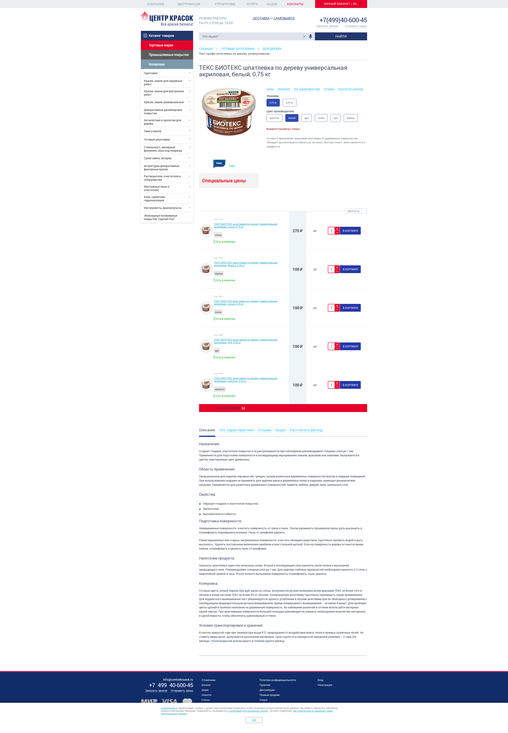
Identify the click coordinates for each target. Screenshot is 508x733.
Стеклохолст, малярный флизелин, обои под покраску (163, 148)
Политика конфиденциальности (278, 680)
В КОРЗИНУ (350, 231)
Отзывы (329, 89)
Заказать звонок (327, 26)
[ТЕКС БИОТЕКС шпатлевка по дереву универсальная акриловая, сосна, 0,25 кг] (206, 312)
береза (351, 117)
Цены (270, 89)
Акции (272, 4)
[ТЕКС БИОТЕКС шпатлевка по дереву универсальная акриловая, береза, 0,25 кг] (206, 273)
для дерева (272, 49)
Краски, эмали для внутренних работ (164, 92)
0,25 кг (289, 102)
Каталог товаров (161, 35)
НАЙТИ (341, 36)
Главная (206, 49)
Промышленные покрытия (169, 54)
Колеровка (157, 64)
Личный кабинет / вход (342, 4)
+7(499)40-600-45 (343, 20)
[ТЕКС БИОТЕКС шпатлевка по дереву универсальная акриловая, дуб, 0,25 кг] (206, 351)
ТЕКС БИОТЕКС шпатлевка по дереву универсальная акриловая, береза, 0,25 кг (245, 264)
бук (336, 117)
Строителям (225, 4)
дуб (307, 117)
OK (254, 720)
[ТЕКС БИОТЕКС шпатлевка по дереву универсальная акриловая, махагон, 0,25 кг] (206, 389)
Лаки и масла (152, 131)
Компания (155, 4)
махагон (274, 117)
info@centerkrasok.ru (353, 14)
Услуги (252, 4)
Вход (320, 680)
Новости (206, 694)
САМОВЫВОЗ (284, 18)
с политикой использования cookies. (248, 711)
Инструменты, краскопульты (163, 208)
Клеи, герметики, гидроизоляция (154, 198)
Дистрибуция (189, 4)
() (171, 685)
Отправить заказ (356, 26)
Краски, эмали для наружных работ (163, 82)
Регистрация (325, 684)
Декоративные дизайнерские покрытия (163, 111)
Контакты (295, 4)
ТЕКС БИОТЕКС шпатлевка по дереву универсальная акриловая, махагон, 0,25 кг (245, 379)
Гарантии (265, 684)
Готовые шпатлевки (157, 139)
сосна (321, 117)
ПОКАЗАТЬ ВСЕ (231, 408)
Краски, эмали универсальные (164, 102)
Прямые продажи (270, 694)
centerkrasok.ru (169, 708)
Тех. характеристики (307, 89)
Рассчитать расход (350, 89)
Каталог (206, 684)
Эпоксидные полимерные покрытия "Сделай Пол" (160, 217)
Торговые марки (161, 45)
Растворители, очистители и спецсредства (162, 177)
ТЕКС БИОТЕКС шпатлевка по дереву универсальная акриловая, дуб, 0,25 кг (245, 341)
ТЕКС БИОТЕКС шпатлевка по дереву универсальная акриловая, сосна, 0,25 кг (245, 302)
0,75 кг (273, 102)
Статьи (206, 699)
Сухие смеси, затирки (157, 158)
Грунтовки (150, 73)
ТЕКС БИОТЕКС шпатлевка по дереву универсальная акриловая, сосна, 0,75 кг (245, 225)
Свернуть (353, 211)
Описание (283, 89)
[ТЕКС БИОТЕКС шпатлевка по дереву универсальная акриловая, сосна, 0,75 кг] (206, 235)
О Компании (209, 680)
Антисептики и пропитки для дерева (162, 121)
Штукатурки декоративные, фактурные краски (162, 167)
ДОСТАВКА (261, 18)
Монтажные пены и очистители (156, 188)
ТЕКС (232, 165)
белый (291, 117)
